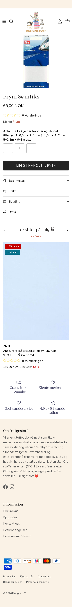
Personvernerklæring (17, 536)
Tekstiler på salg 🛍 (36, 230)
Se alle (36, 235)
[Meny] (4, 21)
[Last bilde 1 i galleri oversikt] (36, 61)
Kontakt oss (11, 524)
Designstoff (19, 593)
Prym (16, 122)
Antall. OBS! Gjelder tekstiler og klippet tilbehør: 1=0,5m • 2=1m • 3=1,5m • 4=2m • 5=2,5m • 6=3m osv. (34, 135)
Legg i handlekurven (36, 166)
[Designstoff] (36, 21)
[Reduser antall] (8, 148)
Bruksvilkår (10, 511)
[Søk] (13, 21)
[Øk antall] (31, 148)
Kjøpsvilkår (10, 517)
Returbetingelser (15, 530)
